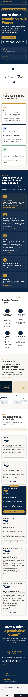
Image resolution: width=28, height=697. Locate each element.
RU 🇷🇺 (21, 2)
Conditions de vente (9, 675)
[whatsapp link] (3, 661)
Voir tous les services (8, 228)
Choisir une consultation (9, 207)
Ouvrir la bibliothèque (9, 252)
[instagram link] (9, 661)
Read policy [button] (6, 691)
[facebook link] (19, 661)
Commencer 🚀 (14, 456)
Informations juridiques (10, 681)
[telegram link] (6, 661)
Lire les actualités (7, 285)
